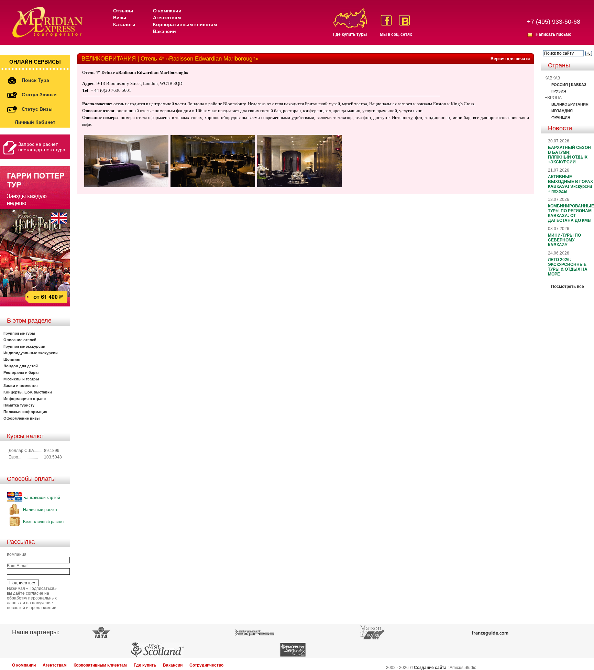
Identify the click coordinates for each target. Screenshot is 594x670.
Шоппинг (12, 359)
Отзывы (123, 10)
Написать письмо (553, 34)
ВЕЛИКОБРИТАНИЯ (569, 104)
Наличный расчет (40, 509)
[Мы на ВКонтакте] (404, 20)
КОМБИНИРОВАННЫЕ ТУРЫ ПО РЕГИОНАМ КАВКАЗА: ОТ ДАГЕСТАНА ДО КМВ (571, 213)
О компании (167, 10)
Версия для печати (510, 58)
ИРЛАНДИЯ (562, 111)
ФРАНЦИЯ (560, 117)
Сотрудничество (206, 665)
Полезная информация (25, 412)
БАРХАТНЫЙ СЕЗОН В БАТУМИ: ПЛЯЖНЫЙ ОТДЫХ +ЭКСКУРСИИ (569, 154)
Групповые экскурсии (24, 346)
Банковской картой (41, 497)
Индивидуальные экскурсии (30, 353)
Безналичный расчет (43, 521)
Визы (119, 17)
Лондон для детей (20, 366)
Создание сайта (430, 667)
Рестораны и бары (20, 372)
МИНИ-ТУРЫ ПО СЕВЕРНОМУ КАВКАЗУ (564, 240)
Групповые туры (19, 333)
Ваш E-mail (18, 565)
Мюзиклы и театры (21, 379)
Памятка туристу (18, 405)
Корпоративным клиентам (185, 24)
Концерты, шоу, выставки (27, 392)
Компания (16, 554)
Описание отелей (19, 340)
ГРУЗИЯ (558, 91)
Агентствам (167, 17)
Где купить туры (350, 34)
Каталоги (124, 24)
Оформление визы (21, 418)
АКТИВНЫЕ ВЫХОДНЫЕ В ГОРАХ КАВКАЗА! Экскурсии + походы (570, 184)
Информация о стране (24, 399)
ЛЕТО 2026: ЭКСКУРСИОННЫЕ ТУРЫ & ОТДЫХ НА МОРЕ (567, 267)
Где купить (145, 665)
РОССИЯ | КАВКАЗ (568, 85)
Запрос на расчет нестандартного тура (41, 146)
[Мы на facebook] (386, 20)
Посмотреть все (567, 286)
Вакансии (164, 31)
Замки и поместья (20, 385)
